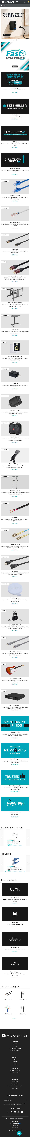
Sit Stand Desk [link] (15, 330)
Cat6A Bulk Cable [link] (15, 222)
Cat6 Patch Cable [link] (15, 196)
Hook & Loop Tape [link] (15, 598)
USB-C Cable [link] (15, 249)
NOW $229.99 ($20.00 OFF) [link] (15, 357)
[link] (3, 6)
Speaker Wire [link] (15, 518)
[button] (28, 2)
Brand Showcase (8, 880)
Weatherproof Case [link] (15, 437)
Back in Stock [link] (15, 142)
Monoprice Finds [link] (15, 732)
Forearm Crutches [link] (15, 491)
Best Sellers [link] (15, 115)
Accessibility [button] (15, 1068)
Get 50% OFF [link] (15, 88)
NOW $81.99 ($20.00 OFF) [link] (15, 303)
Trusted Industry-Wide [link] (15, 786)
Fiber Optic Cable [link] (15, 545)
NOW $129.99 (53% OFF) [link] (15, 679)
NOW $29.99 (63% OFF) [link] (15, 625)
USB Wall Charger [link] (15, 410)
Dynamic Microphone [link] (15, 464)
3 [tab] (17, 1020)
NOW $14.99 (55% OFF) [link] (15, 652)
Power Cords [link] (15, 571)
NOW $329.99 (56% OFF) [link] (15, 706)
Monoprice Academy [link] (15, 813)
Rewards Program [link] (15, 759)
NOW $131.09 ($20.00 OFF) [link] (15, 276)
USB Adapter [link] (15, 383)
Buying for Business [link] (15, 169)
